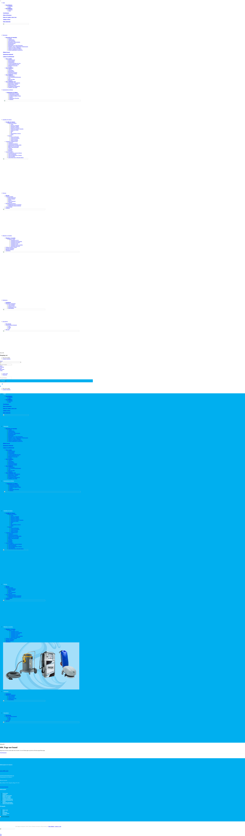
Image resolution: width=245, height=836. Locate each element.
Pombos (9, 200)
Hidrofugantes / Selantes (13, 84)
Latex (9, 326)
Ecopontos (10, 149)
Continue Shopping (6, 358)
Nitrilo (9, 327)
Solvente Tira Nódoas (12, 73)
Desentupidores (11, 62)
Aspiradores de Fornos (15, 242)
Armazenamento (9, 206)
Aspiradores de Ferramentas (16, 241)
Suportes (11, 97)
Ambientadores (11, 39)
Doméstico (10, 6)
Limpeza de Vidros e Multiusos (14, 47)
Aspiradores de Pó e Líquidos (17, 244)
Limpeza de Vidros (14, 130)
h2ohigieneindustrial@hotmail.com (7, 775)
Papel (4, 2)
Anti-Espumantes (11, 40)
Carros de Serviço (14, 139)
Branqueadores (11, 71)
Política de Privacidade (7, 795)
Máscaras (7, 329)
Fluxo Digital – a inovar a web (54, 826)
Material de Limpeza (12, 123)
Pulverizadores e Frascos (16, 133)
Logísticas (8, 208)
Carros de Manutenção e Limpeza (15, 155)
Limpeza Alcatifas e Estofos (11, 247)
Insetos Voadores (11, 198)
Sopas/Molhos (11, 308)
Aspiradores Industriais (15, 246)
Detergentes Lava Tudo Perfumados (15, 45)
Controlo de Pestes (9, 196)
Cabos (12, 124)
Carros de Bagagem (15, 136)
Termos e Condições (7, 797)
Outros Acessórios (14, 140)
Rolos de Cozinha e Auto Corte (9, 17)
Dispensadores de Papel (14, 93)
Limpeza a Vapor (11, 239)
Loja (3, 811)
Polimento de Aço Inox (12, 65)
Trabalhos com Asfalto (12, 87)
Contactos (5, 794)
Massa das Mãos (11, 79)
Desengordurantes (11, 43)
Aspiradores (8, 250)
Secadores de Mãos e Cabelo (15, 95)
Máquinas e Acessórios (7, 235)
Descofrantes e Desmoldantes (14, 82)
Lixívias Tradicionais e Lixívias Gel (15, 50)
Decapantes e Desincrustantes (14, 42)
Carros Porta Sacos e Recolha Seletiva (16, 157)
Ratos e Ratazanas (12, 201)
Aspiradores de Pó (14, 243)
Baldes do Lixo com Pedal (13, 146)
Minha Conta (5, 810)
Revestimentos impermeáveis (14, 86)
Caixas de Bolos (11, 304)
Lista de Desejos (6, 813)
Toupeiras (10, 202)
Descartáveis (5, 321)
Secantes (10, 66)
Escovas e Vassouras (15, 125)
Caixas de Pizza (11, 305)
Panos (12, 131)
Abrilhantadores (11, 75)
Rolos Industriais (6, 21)
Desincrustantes (11, 61)
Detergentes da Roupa (12, 72)
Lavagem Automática (10, 248)
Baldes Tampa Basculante (13, 147)
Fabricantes (5, 812)
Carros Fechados (11, 156)
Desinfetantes (11, 44)
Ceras (9, 78)
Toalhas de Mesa (6, 19)
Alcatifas (10, 38)
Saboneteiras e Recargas (14, 98)
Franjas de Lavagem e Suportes (17, 128)
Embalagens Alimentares (11, 303)
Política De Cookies (7, 796)
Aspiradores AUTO (15, 240)
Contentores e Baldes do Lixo (12, 141)
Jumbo (9, 7)
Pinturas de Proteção (12, 85)
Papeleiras (10, 150)
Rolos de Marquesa (7, 15)
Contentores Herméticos (13, 143)
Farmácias (11, 99)
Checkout (4, 814)
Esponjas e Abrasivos (15, 127)
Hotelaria (10, 135)
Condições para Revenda (8, 799)
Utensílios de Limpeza (7, 119)
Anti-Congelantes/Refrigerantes (14, 77)
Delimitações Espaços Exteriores (14, 204)
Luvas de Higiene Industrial (11, 325)
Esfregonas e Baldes (15, 126)
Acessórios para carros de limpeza (15, 153)
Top (1, 834)
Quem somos (5, 793)
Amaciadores (10, 70)
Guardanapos (6, 13)
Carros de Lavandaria (15, 138)
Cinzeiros (10, 148)
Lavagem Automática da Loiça (14, 63)
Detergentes (5, 35)
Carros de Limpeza (9, 151)
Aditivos (10, 69)
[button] (1, 361)
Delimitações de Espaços (11, 203)
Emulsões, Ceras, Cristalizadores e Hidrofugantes (18, 46)
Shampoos (10, 80)
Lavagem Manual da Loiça (13, 64)
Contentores (10, 142)
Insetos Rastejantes (12, 197)
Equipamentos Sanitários (14, 94)
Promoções (5, 374)
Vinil (9, 328)
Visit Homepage (3, 752)
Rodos (12, 134)
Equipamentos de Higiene (8, 89)
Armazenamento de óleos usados (14, 144)
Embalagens (5, 300)
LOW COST (5, 373)
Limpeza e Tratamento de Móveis (15, 48)
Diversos (4, 193)
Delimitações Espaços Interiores (14, 205)
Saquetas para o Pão (12, 307)
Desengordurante (11, 59)
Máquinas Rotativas (10, 249)
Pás (11, 132)
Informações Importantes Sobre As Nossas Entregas (8, 803)
